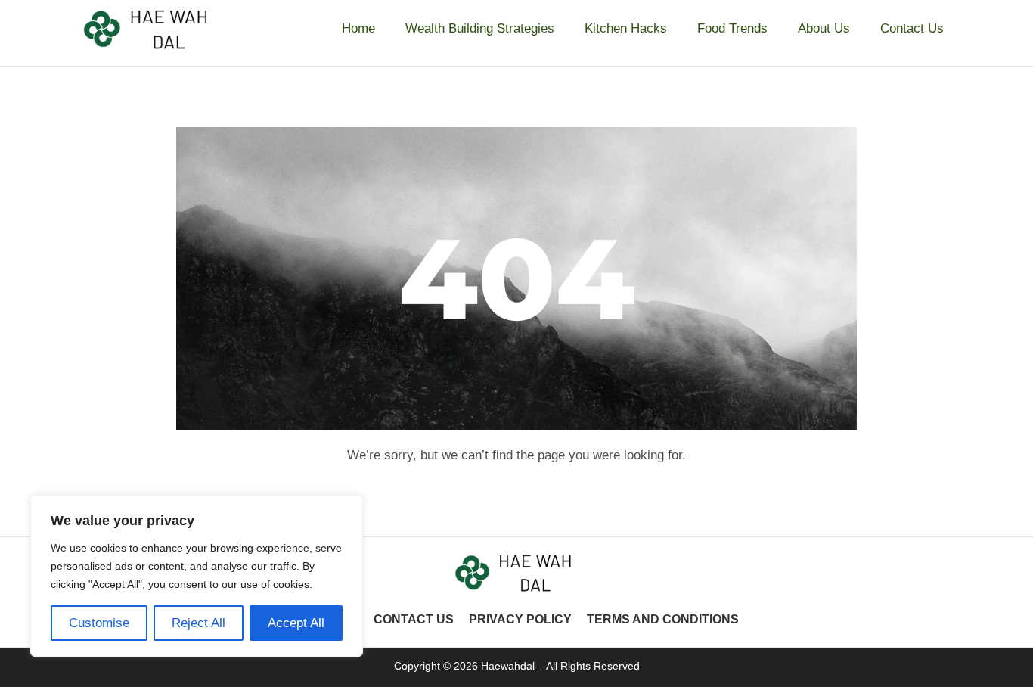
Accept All (296, 623)
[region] (196, 576)
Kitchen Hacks (626, 28)
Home (358, 28)
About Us (824, 28)
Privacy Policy (520, 619)
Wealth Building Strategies (479, 28)
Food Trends (732, 28)
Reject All (198, 623)
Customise (99, 623)
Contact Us (912, 28)
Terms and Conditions (663, 619)
